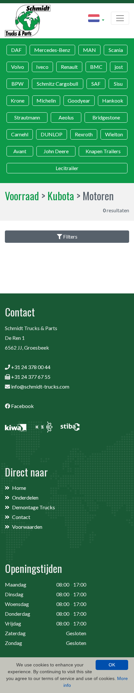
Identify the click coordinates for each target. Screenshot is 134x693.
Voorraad (22, 195)
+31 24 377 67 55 (30, 377)
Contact (21, 517)
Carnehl (19, 134)
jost (118, 67)
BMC (96, 67)
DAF (16, 50)
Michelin (46, 100)
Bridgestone (106, 117)
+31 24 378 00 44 (30, 367)
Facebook (22, 406)
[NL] (96, 19)
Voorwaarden (27, 527)
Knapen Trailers (103, 151)
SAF (95, 83)
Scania (116, 50)
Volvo (17, 67)
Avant (19, 151)
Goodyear (79, 100)
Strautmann (27, 117)
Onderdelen (25, 497)
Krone (17, 100)
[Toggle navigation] (120, 18)
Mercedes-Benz (52, 50)
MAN (89, 50)
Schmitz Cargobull (57, 83)
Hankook (112, 100)
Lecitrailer (67, 168)
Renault (69, 67)
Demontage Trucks (33, 507)
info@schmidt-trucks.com (40, 386)
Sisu (118, 83)
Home (19, 488)
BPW (17, 83)
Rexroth (84, 134)
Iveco (42, 67)
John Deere (56, 151)
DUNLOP (51, 134)
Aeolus (66, 117)
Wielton (114, 134)
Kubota (60, 195)
